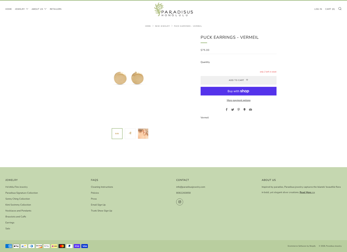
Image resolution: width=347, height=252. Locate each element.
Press (94, 198)
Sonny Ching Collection (17, 198)
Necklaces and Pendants (18, 210)
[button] (117, 133)
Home (8, 9)
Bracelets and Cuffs (15, 216)
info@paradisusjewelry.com (190, 187)
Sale (7, 228)
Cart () (330, 9)
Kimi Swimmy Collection (18, 204)
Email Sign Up (98, 204)
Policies (95, 193)
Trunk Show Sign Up (101, 210)
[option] (130, 79)
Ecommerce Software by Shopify (302, 246)
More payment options (238, 100)
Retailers (56, 9)
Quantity (205, 62)
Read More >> (307, 192)
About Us (37, 9)
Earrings (9, 222)
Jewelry (20, 9)
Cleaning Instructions (102, 187)
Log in (318, 9)
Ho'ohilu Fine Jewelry (16, 187)
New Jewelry (162, 26)
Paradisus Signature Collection (21, 193)
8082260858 (183, 193)
